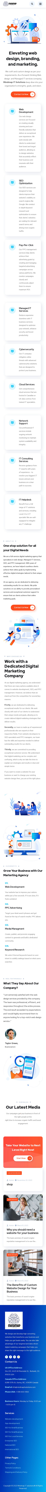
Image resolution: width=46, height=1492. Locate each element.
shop (10, 1184)
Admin (11, 1180)
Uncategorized (14, 1173)
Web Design (12, 1199)
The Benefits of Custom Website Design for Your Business (22, 1288)
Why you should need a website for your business (22, 1231)
